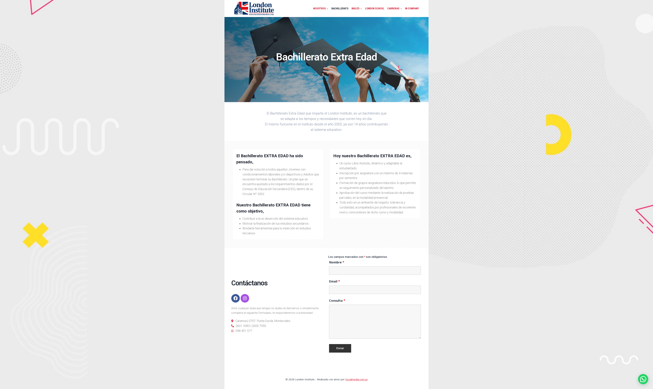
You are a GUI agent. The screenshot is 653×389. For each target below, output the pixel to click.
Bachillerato (339, 8)
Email (334, 281)
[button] (643, 379)
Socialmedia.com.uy (356, 379)
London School (374, 8)
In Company (412, 8)
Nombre (336, 262)
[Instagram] (245, 298)
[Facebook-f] (235, 298)
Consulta (337, 300)
